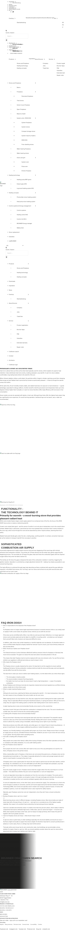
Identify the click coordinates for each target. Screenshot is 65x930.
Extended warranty (22, 343)
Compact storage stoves (28, 131)
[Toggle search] (6, 30)
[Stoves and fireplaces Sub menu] (35, 83)
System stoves (26, 127)
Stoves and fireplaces (15, 83)
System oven (25, 162)
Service (11, 50)
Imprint (2, 924)
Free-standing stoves (28, 144)
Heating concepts (16, 44)
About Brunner (14, 47)
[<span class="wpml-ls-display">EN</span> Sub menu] (11, 10)
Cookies (40, 924)
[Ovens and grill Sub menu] (35, 157)
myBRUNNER (12, 241)
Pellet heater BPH (22, 184)
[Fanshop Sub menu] (15, 1)
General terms (25, 924)
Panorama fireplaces (27, 96)
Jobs (18, 312)
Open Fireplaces (21, 109)
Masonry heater (21, 114)
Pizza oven (25, 166)
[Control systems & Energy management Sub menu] (35, 205)
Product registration (22, 325)
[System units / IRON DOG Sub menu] (35, 118)
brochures (3, 914)
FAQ (18, 334)
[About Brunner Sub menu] (20, 47)
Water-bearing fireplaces (24, 149)
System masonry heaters (29, 135)
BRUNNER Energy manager (24, 223)
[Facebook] (1, 926)
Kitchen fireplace (26, 171)
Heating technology (14, 175)
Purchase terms (17, 924)
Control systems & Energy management (20, 206)
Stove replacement (14, 232)
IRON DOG (24, 140)
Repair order (15, 51)
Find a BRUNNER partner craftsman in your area (12, 865)
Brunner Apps (21, 329)
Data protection (8, 924)
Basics (18, 87)
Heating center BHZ (22, 214)
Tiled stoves (20, 100)
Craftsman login (14, 9)
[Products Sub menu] (16, 43)
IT (13, 12)
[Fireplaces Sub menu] (35, 91)
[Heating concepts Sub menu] (35, 192)
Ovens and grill (21, 157)
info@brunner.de (4, 902)
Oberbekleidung (16, 2)
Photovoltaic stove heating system (26, 197)
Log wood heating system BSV (25, 188)
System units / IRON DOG (24, 118)
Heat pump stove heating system (26, 201)
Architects (12, 8)
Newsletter (4, 916)
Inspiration (12, 46)
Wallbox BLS (20, 228)
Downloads (13, 5)
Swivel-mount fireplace (23, 105)
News (10, 4)
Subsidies (11, 236)
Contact (11, 7)
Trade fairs (15, 48)
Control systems (21, 210)
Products (12, 43)
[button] (34, 627)
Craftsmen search (16, 53)
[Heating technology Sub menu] (35, 175)
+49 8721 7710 (4, 900)
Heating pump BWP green (24, 179)
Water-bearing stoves (23, 153)
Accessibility (33, 924)
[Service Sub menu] (15, 50)
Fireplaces (20, 92)
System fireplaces (27, 122)
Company (19, 307)
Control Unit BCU (21, 219)
